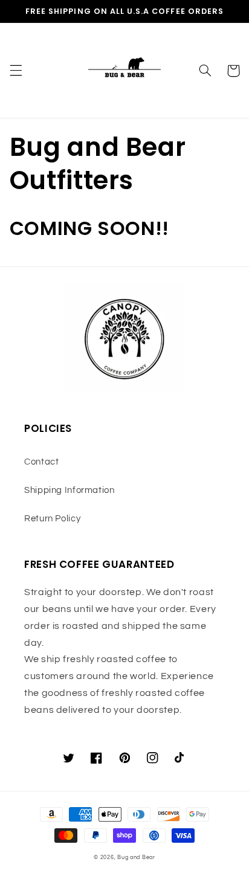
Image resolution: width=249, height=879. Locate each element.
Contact (41, 461)
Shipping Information (69, 490)
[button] (16, 71)
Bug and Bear (136, 857)
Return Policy (52, 518)
